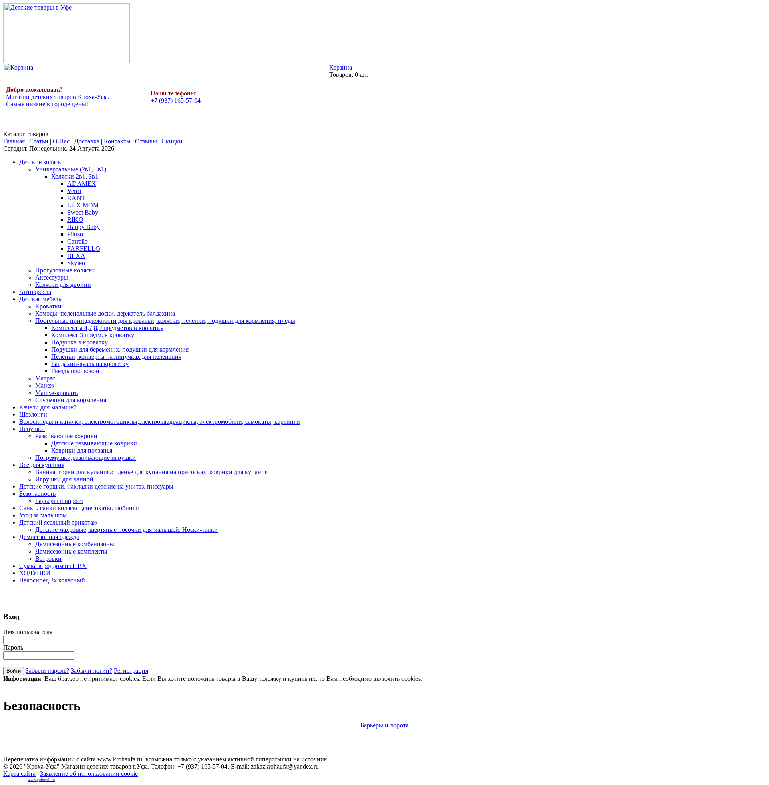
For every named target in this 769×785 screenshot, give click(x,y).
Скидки (172, 141)
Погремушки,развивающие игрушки (85, 457)
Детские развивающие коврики (94, 443)
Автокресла (35, 291)
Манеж (44, 385)
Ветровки (48, 558)
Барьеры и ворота (59, 500)
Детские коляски (42, 162)
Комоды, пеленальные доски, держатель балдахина (105, 313)
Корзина (340, 67)
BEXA (76, 255)
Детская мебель (40, 299)
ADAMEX (81, 183)
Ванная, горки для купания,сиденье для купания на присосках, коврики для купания (151, 472)
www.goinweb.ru (41, 779)
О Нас (61, 141)
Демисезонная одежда (49, 536)
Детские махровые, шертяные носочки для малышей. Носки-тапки (126, 529)
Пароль (13, 647)
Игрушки (32, 428)
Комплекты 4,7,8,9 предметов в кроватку (107, 327)
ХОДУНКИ (35, 573)
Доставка (86, 141)
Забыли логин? (91, 670)
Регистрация (131, 670)
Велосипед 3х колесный (52, 580)
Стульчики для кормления (70, 400)
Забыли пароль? (47, 670)
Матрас (45, 378)
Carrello (77, 241)
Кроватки (48, 306)
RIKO (75, 219)
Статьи (38, 141)
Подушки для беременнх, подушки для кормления (120, 349)
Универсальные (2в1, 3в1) (70, 169)
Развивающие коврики (66, 436)
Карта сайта (19, 773)
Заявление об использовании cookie (89, 773)
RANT (76, 198)
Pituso (75, 234)
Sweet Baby (82, 212)
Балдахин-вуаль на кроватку (90, 363)
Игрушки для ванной (64, 479)
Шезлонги (33, 414)
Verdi (74, 190)
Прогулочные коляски (65, 270)
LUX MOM (83, 205)
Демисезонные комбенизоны (74, 544)
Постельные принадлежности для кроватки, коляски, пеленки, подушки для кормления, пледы (165, 320)
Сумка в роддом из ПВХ (53, 565)
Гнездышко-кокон (75, 371)
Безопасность (37, 493)
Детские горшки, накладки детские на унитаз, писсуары (96, 486)
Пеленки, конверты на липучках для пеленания (116, 356)
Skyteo (76, 263)
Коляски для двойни (63, 284)
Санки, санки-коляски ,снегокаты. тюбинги (79, 508)
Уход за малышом (43, 515)
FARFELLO (83, 248)
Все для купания (41, 464)
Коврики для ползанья (81, 450)
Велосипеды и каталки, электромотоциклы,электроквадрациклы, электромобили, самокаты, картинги (159, 421)
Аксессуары (51, 277)
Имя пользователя (27, 631)
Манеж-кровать (56, 392)
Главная (14, 141)
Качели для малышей (48, 407)
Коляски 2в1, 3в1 (74, 176)
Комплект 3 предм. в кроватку (92, 335)
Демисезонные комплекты (71, 551)
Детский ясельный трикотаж (58, 522)
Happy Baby (83, 226)
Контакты (117, 141)
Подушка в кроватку (79, 342)
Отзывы (146, 141)
